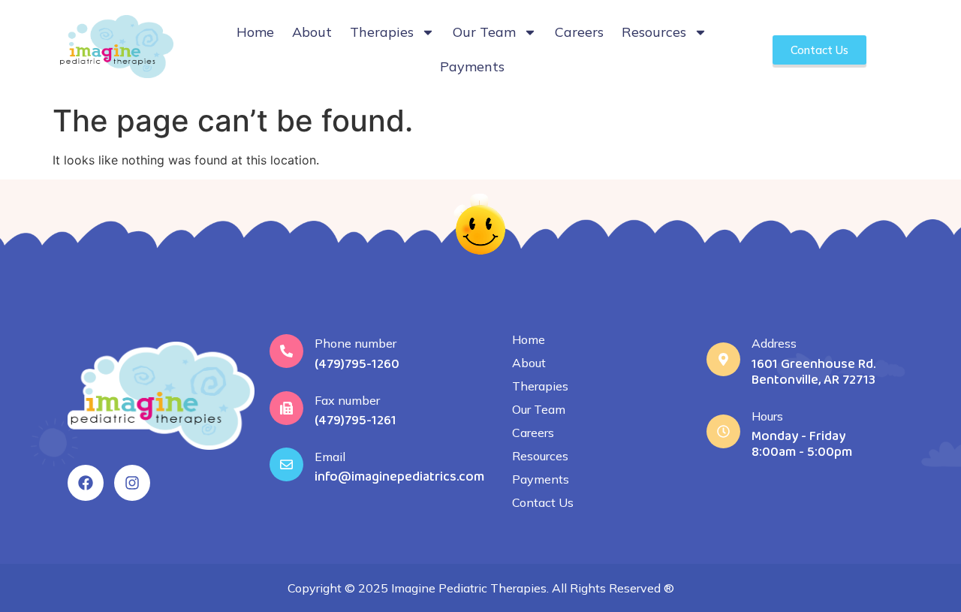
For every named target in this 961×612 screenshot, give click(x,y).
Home (255, 32)
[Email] (286, 464)
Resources (654, 32)
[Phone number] (286, 351)
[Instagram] (132, 483)
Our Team (484, 32)
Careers (579, 32)
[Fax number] (286, 408)
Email (330, 456)
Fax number (347, 400)
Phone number (355, 343)
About (312, 32)
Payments (472, 66)
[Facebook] (86, 483)
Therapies (382, 32)
